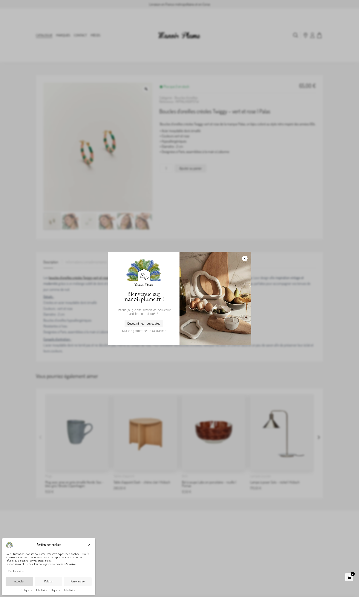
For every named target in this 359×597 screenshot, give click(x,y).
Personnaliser (77, 581)
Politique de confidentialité (34, 590)
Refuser (48, 581)
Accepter (19, 581)
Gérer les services (15, 571)
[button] (90, 545)
